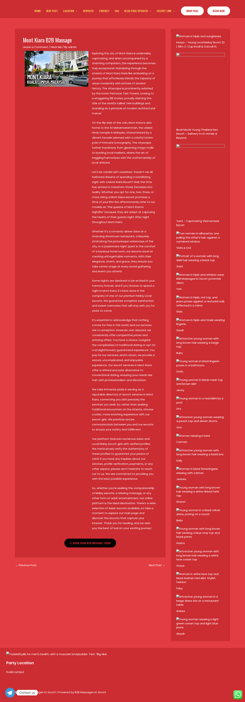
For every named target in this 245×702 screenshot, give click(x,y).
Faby (179, 588)
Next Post (157, 565)
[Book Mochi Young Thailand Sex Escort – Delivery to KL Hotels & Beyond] (200, 89)
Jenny (180, 390)
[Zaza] (200, 258)
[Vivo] (200, 419)
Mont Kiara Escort (119, 182)
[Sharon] (200, 491)
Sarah (180, 330)
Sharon (181, 502)
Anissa (180, 611)
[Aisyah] (200, 623)
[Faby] (200, 578)
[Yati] (200, 279)
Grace (180, 566)
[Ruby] (200, 342)
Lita (178, 408)
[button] (75, 11)
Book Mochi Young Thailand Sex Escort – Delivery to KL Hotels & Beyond (197, 134)
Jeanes (181, 479)
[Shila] (200, 301)
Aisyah (180, 634)
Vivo (179, 427)
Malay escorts (105, 493)
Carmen (181, 442)
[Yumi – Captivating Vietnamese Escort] (200, 180)
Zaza (179, 266)
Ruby (179, 353)
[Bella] (200, 512)
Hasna (180, 543)
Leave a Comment (35, 47)
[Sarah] (200, 322)
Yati (179, 289)
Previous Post (26, 565)
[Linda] (200, 363)
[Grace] (200, 555)
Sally (179, 460)
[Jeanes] (200, 471)
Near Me (56, 47)
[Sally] (200, 452)
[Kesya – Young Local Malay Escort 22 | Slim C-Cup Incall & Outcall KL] (198, 36)
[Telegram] (10, 693)
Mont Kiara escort (122, 197)
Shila (179, 311)
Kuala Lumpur (15, 672)
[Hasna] (200, 532)
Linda (179, 371)
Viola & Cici (183, 248)
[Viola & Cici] (200, 237)
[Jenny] (200, 382)
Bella (179, 520)
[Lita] (200, 400)
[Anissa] (200, 600)
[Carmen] (193, 435)
